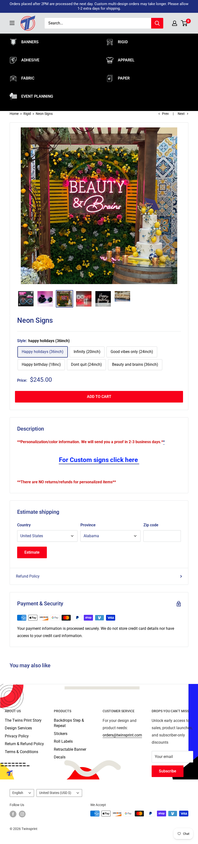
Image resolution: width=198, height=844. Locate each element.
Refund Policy (28, 576)
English (17, 793)
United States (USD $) (55, 793)
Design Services (18, 728)
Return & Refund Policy (24, 743)
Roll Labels (63, 741)
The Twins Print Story (23, 720)
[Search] (157, 23)
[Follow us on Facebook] (13, 814)
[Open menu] (12, 23)
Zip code (150, 525)
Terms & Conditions (21, 751)
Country (24, 525)
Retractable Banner (70, 749)
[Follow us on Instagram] (22, 814)
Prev (165, 114)
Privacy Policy (17, 736)
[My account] (174, 23)
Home (14, 114)
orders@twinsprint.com (122, 735)
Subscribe (167, 771)
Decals (59, 757)
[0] (184, 23)
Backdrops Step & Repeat (69, 723)
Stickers (60, 733)
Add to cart (99, 396)
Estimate (32, 552)
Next (181, 114)
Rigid (27, 114)
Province (88, 525)
